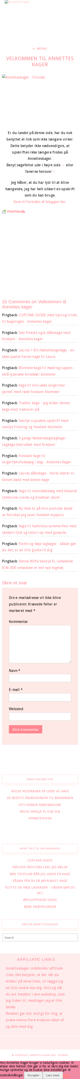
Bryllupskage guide (40, 900)
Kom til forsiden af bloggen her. (40, 202)
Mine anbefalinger (40, 906)
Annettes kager (40, 1055)
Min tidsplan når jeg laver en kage (40, 874)
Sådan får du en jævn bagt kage (39, 880)
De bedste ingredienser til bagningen (40, 798)
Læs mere (52, 1075)
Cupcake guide (40, 860)
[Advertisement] (40, 254)
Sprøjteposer (40, 818)
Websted (16, 709)
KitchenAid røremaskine (40, 805)
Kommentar (18, 622)
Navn (14, 671)
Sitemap (63, 1055)
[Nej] (66, 1076)
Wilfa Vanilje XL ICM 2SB (40, 811)
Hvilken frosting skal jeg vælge (40, 867)
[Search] (74, 938)
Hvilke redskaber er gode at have (40, 791)
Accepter (33, 1075)
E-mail (16, 690)
